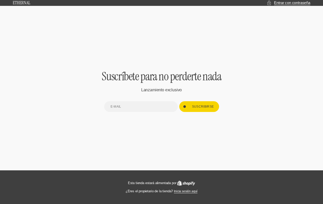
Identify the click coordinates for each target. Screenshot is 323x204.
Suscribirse (203, 106)
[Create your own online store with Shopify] (186, 183)
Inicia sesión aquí (185, 191)
